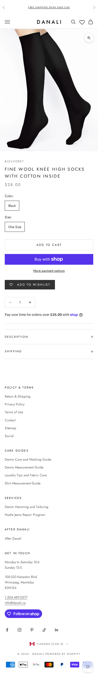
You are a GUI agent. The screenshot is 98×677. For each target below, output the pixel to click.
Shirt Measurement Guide (22, 483)
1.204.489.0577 (16, 597)
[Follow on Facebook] (7, 629)
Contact (10, 420)
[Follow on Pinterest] (31, 629)
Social (9, 435)
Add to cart (49, 245)
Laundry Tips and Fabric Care (26, 475)
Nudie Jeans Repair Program (25, 514)
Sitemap (10, 428)
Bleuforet (14, 161)
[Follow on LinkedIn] (56, 629)
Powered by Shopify (63, 654)
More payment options (49, 270)
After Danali (13, 538)
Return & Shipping (17, 396)
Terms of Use (14, 412)
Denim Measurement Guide (24, 467)
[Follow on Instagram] (19, 629)
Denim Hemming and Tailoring (26, 506)
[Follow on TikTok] (44, 629)
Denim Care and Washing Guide (28, 459)
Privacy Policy (14, 404)
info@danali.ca (15, 602)
